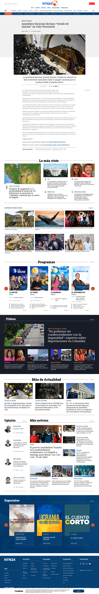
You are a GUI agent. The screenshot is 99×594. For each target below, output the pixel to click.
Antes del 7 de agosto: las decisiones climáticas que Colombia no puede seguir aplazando (20, 464)
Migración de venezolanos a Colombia (57, 328)
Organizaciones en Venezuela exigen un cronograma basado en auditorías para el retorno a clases (39, 306)
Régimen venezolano (56, 362)
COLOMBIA (37, 7)
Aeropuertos (55, 478)
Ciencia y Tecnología (58, 10)
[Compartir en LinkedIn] (53, 86)
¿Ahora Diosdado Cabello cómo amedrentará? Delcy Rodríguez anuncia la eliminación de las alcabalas (60, 367)
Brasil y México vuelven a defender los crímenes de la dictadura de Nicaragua (20, 445)
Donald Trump (54, 13)
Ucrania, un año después (49, 538)
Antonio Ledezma (78, 478)
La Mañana (56, 292)
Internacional (7, 582)
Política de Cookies (47, 592)
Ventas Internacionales (68, 575)
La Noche (13, 292)
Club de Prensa (54, 563)
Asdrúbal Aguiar (17, 426)
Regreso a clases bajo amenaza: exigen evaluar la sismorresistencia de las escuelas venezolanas (80, 306)
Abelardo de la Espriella (80, 191)
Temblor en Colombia (14, 186)
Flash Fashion (54, 566)
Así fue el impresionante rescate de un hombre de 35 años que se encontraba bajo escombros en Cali (18, 406)
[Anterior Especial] (6, 525)
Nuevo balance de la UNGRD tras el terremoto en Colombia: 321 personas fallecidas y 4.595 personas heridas (49, 406)
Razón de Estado (46, 578)
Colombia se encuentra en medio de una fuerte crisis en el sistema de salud (59, 307)
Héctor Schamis (19, 487)
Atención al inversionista (68, 568)
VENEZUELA (43, 7)
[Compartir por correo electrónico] (55, 86)
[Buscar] (93, 11)
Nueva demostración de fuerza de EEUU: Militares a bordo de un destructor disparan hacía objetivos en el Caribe (38, 367)
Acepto (78, 591)
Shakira (76, 179)
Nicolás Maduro (77, 13)
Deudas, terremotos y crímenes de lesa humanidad (19, 481)
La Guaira (38, 13)
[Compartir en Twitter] (51, 86)
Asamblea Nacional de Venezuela (43, 149)
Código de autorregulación (68, 573)
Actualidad (13, 10)
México (5, 577)
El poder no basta (18, 429)
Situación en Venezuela (19, 477)
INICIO (32, 7)
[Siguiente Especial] (93, 525)
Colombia (6, 573)
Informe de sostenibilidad (68, 570)
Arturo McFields (17, 440)
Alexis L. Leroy (19, 470)
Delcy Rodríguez (45, 13)
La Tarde (34, 292)
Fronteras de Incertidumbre (21, 538)
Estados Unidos (33, 478)
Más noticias (39, 420)
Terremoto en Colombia (10, 400)
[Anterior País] (94, 13)
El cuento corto (77, 538)
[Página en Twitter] (87, 563)
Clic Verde (45, 563)
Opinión (86, 10)
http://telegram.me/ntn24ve (57, 142)
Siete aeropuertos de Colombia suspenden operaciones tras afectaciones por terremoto (61, 482)
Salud (74, 10)
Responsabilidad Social (68, 563)
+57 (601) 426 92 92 (88, 570)
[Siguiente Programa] (93, 288)
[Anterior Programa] (6, 288)
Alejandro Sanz (51, 191)
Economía (25, 10)
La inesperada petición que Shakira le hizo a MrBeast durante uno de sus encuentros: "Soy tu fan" (84, 184)
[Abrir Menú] (5, 11)
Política (19, 10)
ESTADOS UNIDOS (56, 7)
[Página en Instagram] (83, 563)
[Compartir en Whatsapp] (57, 86)
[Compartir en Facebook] (49, 86)
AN (65, 149)
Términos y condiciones (54, 589)
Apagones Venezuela (27, 20)
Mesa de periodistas (45, 575)
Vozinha (32, 444)
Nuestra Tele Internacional (46, 10)
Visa (48, 179)
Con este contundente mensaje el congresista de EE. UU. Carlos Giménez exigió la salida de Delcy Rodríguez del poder (83, 367)
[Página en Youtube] (90, 563)
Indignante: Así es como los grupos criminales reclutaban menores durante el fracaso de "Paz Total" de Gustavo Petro (18, 306)
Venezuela (68, 400)
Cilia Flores (7, 362)
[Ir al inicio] (11, 561)
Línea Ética (65, 577)
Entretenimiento (68, 10)
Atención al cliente (67, 566)
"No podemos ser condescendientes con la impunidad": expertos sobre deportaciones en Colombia (67, 336)
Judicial (31, 10)
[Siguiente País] (94, 14)
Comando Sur (31, 362)
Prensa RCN (65, 580)
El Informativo (78, 292)
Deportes (36, 10)
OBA (64, 582)
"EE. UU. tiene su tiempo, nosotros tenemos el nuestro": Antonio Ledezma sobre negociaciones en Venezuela (83, 483)
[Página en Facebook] (80, 563)
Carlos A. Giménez (78, 362)
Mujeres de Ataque (55, 574)
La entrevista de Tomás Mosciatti (46, 569)
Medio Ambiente (17, 458)
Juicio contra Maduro (17, 13)
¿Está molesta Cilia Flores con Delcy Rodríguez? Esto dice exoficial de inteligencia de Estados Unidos (14, 366)
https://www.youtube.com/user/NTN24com (57, 145)
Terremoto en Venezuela (29, 13)
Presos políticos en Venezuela (65, 13)
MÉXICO (49, 7)
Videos (11, 319)
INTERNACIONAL (64, 7)
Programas (80, 10)
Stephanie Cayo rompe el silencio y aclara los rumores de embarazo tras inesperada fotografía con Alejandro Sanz (57, 196)
